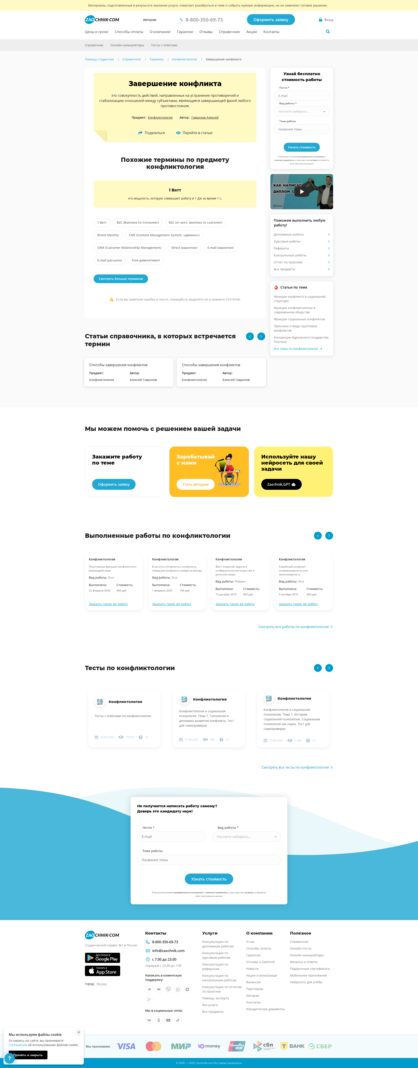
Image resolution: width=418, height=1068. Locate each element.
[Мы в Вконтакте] (159, 989)
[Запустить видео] (302, 191)
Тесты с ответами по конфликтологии (123, 716)
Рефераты (281, 248)
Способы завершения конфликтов (118, 364)
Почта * (284, 88)
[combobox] (302, 111)
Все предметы (284, 269)
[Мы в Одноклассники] (159, 1020)
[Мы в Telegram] (149, 989)
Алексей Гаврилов (143, 380)
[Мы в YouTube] (168, 1020)
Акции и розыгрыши (261, 975)
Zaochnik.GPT (278, 484)
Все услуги (210, 1005)
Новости (252, 969)
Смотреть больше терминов (121, 279)
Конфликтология (160, 117)
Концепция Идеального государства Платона (301, 339)
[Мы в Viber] (168, 989)
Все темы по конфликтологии (296, 349)
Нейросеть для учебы (306, 982)
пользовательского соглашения (310, 156)
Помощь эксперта (215, 998)
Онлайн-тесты (301, 948)
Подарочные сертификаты (310, 969)
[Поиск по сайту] (328, 31)
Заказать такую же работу (108, 604)
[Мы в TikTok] (178, 1020)
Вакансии (253, 982)
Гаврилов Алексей (205, 117)
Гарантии (185, 31)
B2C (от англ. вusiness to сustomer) (195, 222)
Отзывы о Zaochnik (260, 962)
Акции (251, 31)
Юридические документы (265, 1009)
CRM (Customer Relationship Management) (129, 248)
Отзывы (205, 31)
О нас (250, 942)
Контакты (271, 31)
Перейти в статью (197, 132)
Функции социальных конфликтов (299, 319)
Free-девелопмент (146, 260)
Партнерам (254, 989)
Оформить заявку (270, 19)
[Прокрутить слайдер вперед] (261, 336)
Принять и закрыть (28, 1055)
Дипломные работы (289, 234)
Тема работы (287, 121)
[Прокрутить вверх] (408, 1050)
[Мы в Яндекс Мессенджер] (149, 999)
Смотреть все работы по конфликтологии (293, 626)
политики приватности (284, 160)
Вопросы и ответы (304, 962)
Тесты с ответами (164, 45)
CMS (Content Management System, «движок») (164, 235)
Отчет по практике (288, 262)
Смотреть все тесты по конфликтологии (295, 767)
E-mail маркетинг (220, 248)
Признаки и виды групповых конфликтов (295, 328)
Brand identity (108, 235)
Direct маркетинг (184, 248)
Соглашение (18, 1045)
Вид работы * (288, 103)
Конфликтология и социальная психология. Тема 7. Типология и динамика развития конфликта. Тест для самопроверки (206, 718)
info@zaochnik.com (168, 950)
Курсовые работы (287, 241)
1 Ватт (102, 222)
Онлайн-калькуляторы (127, 45)
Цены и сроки (96, 31)
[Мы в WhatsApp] (178, 989)
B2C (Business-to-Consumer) (138, 222)
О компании (160, 31)
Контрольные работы (290, 255)
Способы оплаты (129, 31)
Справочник (229, 31)
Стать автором (196, 484)
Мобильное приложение (308, 975)
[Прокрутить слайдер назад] (250, 336)
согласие (313, 160)
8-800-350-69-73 (165, 942)
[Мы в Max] (187, 989)
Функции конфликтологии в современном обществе (294, 310)
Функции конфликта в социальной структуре (299, 298)
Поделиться (155, 132)
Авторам (149, 20)
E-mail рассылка (109, 260)
